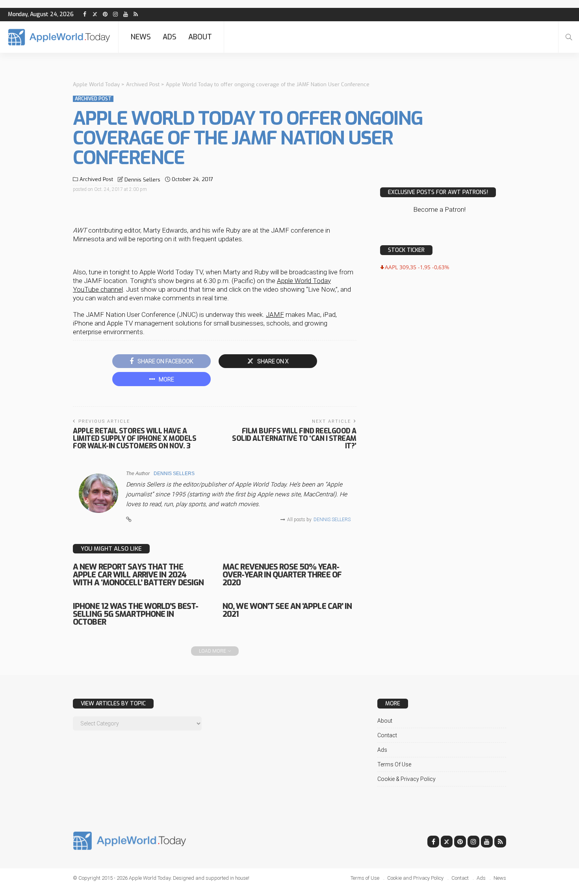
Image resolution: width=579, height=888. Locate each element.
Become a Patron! (439, 209)
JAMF (275, 314)
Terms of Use (394, 764)
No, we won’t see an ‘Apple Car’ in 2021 (287, 610)
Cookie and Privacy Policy (415, 878)
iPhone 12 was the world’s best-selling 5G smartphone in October (135, 614)
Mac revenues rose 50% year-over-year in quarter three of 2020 (282, 575)
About (200, 37)
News (140, 37)
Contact (387, 735)
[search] (569, 37)
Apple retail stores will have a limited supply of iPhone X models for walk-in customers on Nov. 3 (134, 438)
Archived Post (93, 99)
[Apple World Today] (59, 37)
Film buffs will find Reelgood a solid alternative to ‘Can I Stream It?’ (294, 438)
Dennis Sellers (142, 179)
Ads (169, 37)
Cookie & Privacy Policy (406, 779)
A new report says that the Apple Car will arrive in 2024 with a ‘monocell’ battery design (138, 575)
